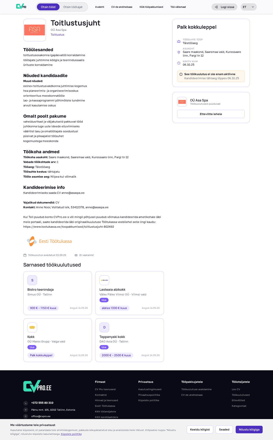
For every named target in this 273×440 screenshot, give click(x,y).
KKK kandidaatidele (106, 417)
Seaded (224, 429)
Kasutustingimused (149, 389)
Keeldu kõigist (200, 429)
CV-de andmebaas (121, 6)
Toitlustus (57, 34)
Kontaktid (101, 394)
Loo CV (236, 389)
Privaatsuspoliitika (149, 394)
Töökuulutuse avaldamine (196, 389)
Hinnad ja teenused (106, 400)
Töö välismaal (178, 6)
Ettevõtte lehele (211, 113)
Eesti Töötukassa (105, 405)
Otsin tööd (48, 7)
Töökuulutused (241, 394)
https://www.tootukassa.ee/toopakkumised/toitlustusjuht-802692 (68, 226)
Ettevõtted (238, 400)
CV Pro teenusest (105, 389)
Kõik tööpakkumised (151, 6)
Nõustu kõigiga (249, 429)
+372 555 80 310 (42, 402)
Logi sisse (227, 7)
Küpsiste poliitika (71, 433)
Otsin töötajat (73, 7)
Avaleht (99, 6)
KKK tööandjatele (105, 411)
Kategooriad (239, 405)
